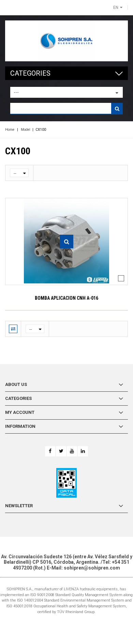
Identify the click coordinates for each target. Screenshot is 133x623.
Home (9, 129)
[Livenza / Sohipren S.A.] (66, 40)
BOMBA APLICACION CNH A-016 (66, 298)
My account (19, 412)
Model (25, 129)
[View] (66, 241)
